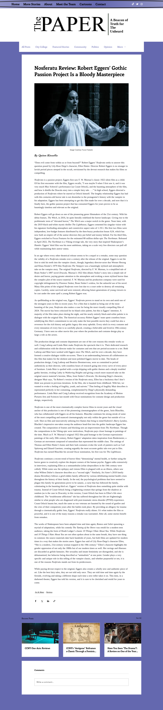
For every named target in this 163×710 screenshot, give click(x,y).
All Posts (26, 46)
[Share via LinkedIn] (48, 601)
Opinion (108, 46)
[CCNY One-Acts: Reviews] (40, 633)
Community (80, 46)
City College (41, 46)
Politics (95, 46)
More (120, 46)
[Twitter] (137, 4)
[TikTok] (133, 4)
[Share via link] (54, 601)
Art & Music (39, 592)
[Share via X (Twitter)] (42, 601)
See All (138, 618)
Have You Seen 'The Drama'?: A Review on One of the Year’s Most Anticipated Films (122, 650)
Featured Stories (60, 46)
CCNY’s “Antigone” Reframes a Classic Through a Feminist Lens (81, 650)
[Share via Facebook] (35, 601)
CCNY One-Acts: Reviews (37, 648)
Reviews (49, 592)
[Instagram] (141, 4)
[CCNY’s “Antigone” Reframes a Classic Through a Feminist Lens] (81, 633)
